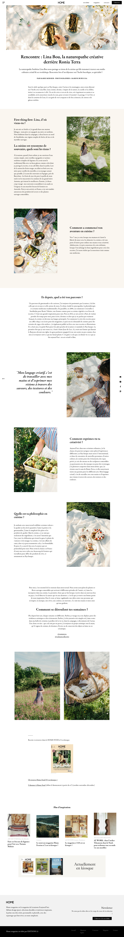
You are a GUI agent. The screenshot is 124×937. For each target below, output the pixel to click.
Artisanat (97, 838)
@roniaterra (62, 634)
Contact (115, 930)
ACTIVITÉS (69, 840)
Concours (95, 930)
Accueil (73, 930)
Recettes (26, 839)
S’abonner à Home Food (36, 785)
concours (106, 3)
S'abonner (117, 3)
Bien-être (21, 839)
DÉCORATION (105, 838)
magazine (96, 3)
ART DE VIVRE (13, 839)
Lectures (38, 840)
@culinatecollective (62, 637)
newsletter (86, 3)
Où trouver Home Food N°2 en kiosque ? (43, 780)
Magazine (105, 930)
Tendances (82, 840)
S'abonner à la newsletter (102, 918)
